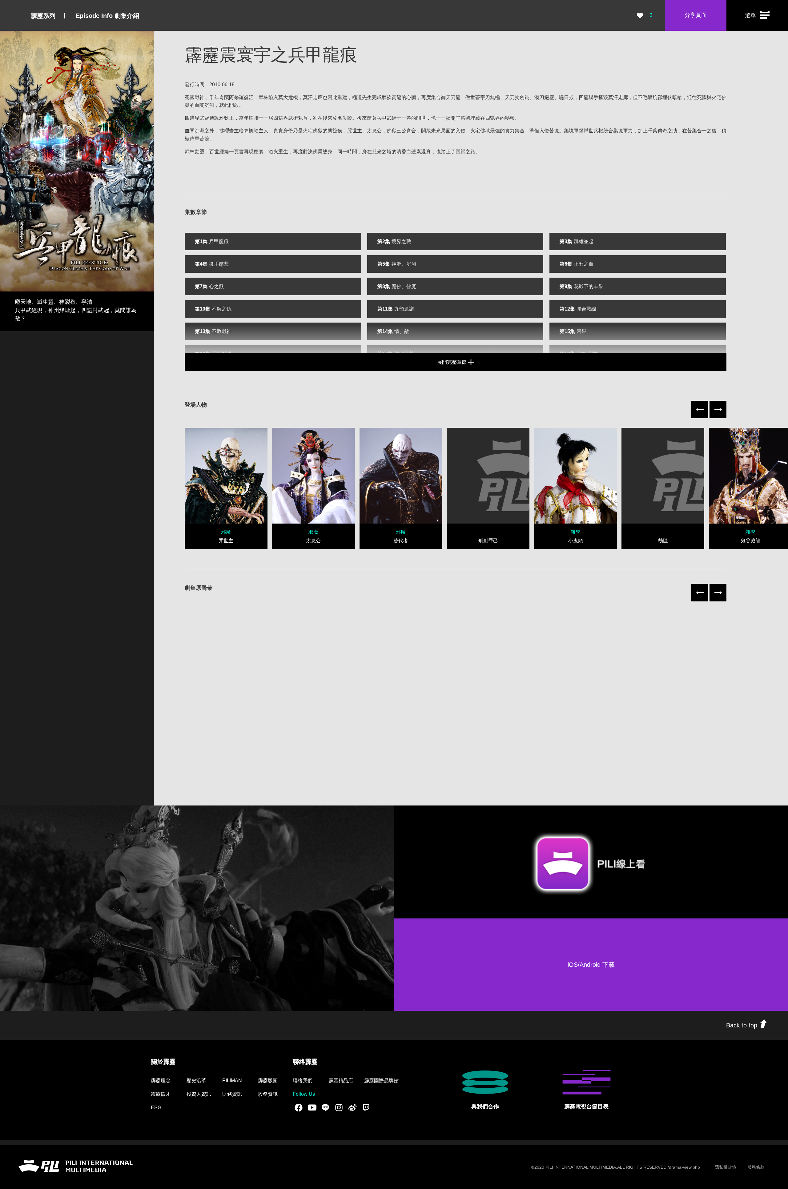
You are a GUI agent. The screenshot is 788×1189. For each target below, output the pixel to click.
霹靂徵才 (161, 1094)
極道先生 (362, 97)
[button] (757, 15)
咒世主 (354, 130)
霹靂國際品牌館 (381, 1080)
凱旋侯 (335, 130)
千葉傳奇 (657, 130)
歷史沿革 (196, 1080)
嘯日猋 (566, 97)
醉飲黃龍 (391, 97)
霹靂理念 (161, 1080)
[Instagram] (339, 1107)
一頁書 (236, 151)
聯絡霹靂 (305, 1061)
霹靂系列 (43, 15)
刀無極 (492, 97)
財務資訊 (232, 1094)
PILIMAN (232, 1080)
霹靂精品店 (340, 1080)
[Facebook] (298, 1107)
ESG (156, 1107)
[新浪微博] (352, 1107)
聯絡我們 (302, 1080)
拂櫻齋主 (229, 130)
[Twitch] (366, 1107)
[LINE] (325, 1107)
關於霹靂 (163, 1061)
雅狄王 (226, 118)
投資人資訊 (199, 1094)
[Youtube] (312, 1107)
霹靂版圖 (268, 1080)
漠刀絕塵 (544, 97)
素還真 (423, 151)
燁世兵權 (593, 130)
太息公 (374, 130)
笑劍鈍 (522, 97)
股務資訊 (268, 1094)
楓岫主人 (258, 130)
